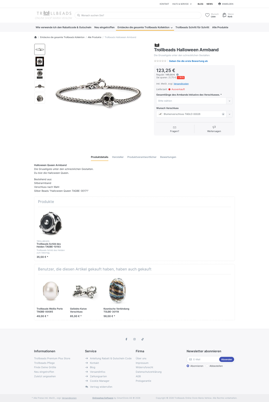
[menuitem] (63, 27)
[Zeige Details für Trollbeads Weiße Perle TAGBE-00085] (51, 291)
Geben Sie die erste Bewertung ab (188, 61)
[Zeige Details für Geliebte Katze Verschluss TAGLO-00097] (84, 291)
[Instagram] (134, 339)
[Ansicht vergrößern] (98, 94)
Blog (200, 4)
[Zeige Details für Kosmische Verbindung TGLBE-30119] (118, 291)
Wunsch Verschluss (167, 108)
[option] (39, 49)
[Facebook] (126, 339)
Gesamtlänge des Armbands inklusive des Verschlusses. (188, 94)
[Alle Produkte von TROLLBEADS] (157, 45)
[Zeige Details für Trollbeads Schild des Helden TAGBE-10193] (51, 223)
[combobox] (138, 15)
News (210, 4)
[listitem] (98, 94)
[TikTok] (142, 339)
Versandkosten (181, 83)
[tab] (99, 157)
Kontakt (164, 4)
